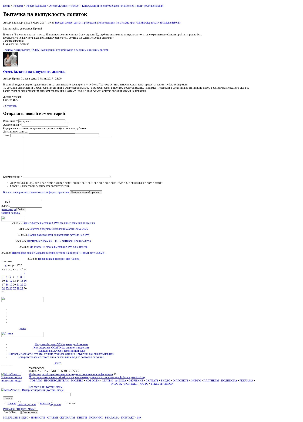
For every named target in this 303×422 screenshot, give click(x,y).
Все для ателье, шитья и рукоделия (75, 22)
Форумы (18, 5)
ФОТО (144, 383)
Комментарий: (12, 176)
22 (21, 284)
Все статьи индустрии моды (45, 386)
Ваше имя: (10, 120)
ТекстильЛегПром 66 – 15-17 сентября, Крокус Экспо (58, 240)
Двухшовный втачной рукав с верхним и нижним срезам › (74, 49)
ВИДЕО (165, 380)
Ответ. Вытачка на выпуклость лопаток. (34, 72)
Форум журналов (36, 5)
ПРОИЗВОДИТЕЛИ (56, 380)
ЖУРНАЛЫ (67, 417)
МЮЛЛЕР (77, 380)
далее (22, 328)
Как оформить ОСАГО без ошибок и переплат (61, 347)
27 (14, 288)
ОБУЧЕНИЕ (136, 380)
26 (10, 288)
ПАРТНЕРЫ (211, 380)
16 (25, 280)
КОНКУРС (96, 417)
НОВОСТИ (93, 380)
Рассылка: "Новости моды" (19, 408)
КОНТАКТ (131, 383)
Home (6, 5)
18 (7, 284)
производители (27, 404)
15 (21, 280)
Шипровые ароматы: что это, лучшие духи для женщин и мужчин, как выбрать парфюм (61, 353)
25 (7, 288)
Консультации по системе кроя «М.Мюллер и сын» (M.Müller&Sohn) (123, 5)
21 (18, 284)
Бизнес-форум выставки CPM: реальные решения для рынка (59, 222)
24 (3, 288)
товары (12, 403)
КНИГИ (82, 417)
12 (10, 280)
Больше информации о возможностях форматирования (36, 192)
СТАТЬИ (107, 380)
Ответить (10, 105)
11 (7, 280)
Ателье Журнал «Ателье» (64, 5)
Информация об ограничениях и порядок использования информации (71, 374)
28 (18, 288)
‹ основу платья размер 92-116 (21, 49)
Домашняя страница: (16, 131)
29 (21, 288)
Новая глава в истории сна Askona (58, 258)
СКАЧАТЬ (152, 380)
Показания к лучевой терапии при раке (61, 350)
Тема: (6, 135)
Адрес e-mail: (12, 124)
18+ (139, 417)
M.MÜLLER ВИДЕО (16, 417)
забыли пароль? (10, 212)
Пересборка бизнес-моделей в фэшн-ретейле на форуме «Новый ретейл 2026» (58, 252)
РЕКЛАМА (246, 380)
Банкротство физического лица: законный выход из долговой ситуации (61, 356)
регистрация (8, 209)
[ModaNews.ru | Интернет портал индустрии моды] (15, 380)
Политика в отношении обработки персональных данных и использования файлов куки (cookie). (87, 377)
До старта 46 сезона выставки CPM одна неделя (58, 246)
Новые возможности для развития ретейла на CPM (58, 234)
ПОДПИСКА (229, 380)
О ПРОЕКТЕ (180, 380)
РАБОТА (116, 383)
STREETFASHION (162, 383)
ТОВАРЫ (36, 380)
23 (25, 284)
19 (10, 284)
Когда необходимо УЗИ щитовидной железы (61, 344)
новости (45, 403)
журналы (55, 404)
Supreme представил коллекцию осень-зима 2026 (58, 228)
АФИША (120, 380)
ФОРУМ (196, 380)
